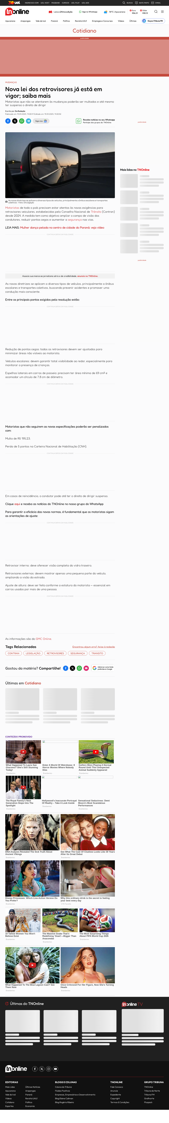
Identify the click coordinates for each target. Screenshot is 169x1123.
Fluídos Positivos (62, 1090)
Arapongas (25, 21)
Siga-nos (39, 121)
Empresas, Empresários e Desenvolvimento (75, 1094)
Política (66, 21)
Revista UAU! (81, 21)
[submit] (155, 11)
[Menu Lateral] (162, 12)
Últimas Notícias (32, 1087)
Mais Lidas (10, 1087)
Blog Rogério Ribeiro (64, 1102)
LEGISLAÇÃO (33, 653)
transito (97, 653)
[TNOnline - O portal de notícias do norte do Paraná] (17, 12)
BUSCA (130, 3)
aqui (17, 504)
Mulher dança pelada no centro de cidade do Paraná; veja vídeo (62, 227)
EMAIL (158, 3)
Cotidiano (84, 30)
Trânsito (96, 211)
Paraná (54, 21)
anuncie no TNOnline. (87, 276)
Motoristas (12, 207)
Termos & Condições (119, 1102)
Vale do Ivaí (41, 21)
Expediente (115, 1094)
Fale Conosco (116, 1087)
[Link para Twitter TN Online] (41, 1069)
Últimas (132, 21)
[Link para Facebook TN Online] (34, 1069)
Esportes (9, 1106)
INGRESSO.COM (32, 3)
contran (13, 653)
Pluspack (148, 1102)
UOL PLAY (75, 3)
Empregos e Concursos (102, 21)
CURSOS (65, 3)
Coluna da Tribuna (63, 1087)
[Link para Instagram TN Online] (48, 1069)
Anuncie (114, 1090)
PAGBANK (55, 3)
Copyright (115, 1098)
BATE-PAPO (144, 3)
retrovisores (55, 653)
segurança (75, 219)
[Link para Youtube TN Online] (55, 1069)
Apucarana (10, 21)
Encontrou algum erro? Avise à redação (93, 646)
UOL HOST (45, 3)
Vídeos (121, 21)
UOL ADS (85, 3)
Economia (30, 1106)
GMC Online (43, 638)
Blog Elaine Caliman (64, 1098)
